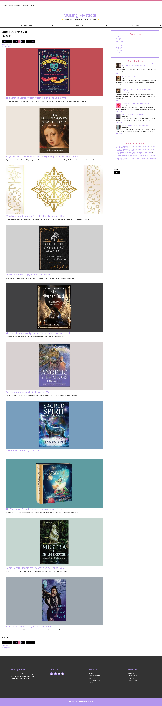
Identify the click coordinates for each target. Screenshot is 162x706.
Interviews (118, 42)
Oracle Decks (119, 47)
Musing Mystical (80, 15)
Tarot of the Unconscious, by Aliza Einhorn (132, 114)
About (5, 5)
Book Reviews (80, 25)
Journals (118, 44)
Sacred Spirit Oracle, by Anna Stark (23, 450)
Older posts (6, 44)
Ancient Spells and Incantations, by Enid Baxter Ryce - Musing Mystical (134, 152)
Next (33, 41)
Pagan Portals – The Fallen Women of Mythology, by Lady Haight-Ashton (42, 156)
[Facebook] (59, 674)
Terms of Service (133, 680)
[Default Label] (62, 674)
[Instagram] (51, 674)
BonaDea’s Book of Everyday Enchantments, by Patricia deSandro (132, 153)
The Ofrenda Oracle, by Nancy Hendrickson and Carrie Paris (36, 97)
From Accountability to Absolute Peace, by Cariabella (135, 125)
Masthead (25, 5)
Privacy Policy (132, 678)
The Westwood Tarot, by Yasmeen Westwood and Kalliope (35, 509)
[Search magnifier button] (157, 6)
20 (29, 41)
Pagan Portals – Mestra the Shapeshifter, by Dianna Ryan (35, 567)
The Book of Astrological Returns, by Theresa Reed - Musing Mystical (133, 146)
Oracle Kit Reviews (94, 680)
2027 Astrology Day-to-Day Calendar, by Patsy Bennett (136, 103)
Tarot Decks (119, 50)
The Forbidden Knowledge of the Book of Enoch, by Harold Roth (38, 333)
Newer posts (6, 46)
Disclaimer (131, 673)
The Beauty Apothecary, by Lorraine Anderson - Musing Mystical (132, 155)
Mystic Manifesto (14, 5)
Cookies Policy (132, 675)
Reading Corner (26, 25)
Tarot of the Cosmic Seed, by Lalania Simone (28, 626)
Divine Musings (119, 39)
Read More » (119, 73)
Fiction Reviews (119, 41)
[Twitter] (55, 674)
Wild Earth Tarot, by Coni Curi (129, 76)
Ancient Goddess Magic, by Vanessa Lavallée (28, 274)
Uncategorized (119, 52)
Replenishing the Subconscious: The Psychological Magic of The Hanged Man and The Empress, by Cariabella (138, 64)
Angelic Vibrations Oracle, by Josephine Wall (28, 391)
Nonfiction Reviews (120, 46)
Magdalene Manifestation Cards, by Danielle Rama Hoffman (36, 215)
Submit (32, 5)
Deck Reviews (134, 25)
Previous (5, 41)
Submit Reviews (94, 683)
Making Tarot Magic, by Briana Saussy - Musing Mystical (130, 158)
